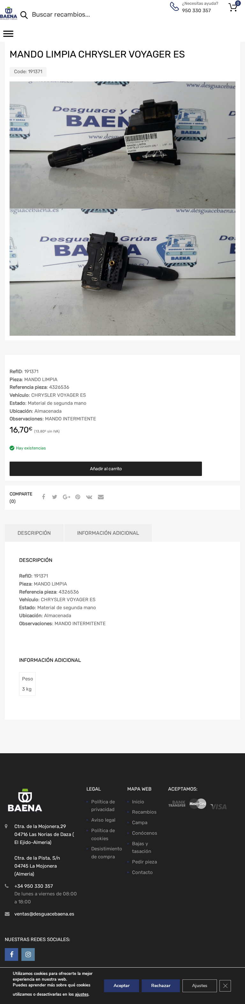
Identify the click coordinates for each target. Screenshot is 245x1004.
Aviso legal (103, 820)
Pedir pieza (144, 862)
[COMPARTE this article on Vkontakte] (88, 497)
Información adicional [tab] (108, 533)
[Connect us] (11, 954)
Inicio (138, 802)
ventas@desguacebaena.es (44, 914)
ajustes (81, 994)
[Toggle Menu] (8, 36)
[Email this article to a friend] (100, 497)
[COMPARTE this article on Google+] (65, 497)
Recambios (144, 812)
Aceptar (122, 986)
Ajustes (199, 986)
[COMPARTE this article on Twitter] (54, 497)
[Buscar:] (122, 15)
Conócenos (144, 833)
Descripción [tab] (34, 533)
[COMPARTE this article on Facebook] (42, 497)
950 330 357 (196, 10)
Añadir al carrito (106, 468)
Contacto (142, 872)
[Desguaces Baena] (8, 13)
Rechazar (160, 986)
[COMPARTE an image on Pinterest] (77, 497)
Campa (139, 822)
